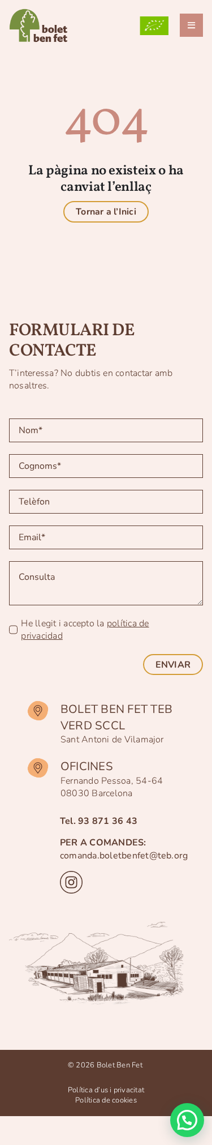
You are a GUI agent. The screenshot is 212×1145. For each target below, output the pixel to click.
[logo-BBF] (41, 10)
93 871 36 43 (107, 821)
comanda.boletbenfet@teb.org (124, 855)
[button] (187, 1120)
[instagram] (71, 875)
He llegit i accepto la (85, 629)
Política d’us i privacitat (106, 1090)
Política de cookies (106, 1100)
